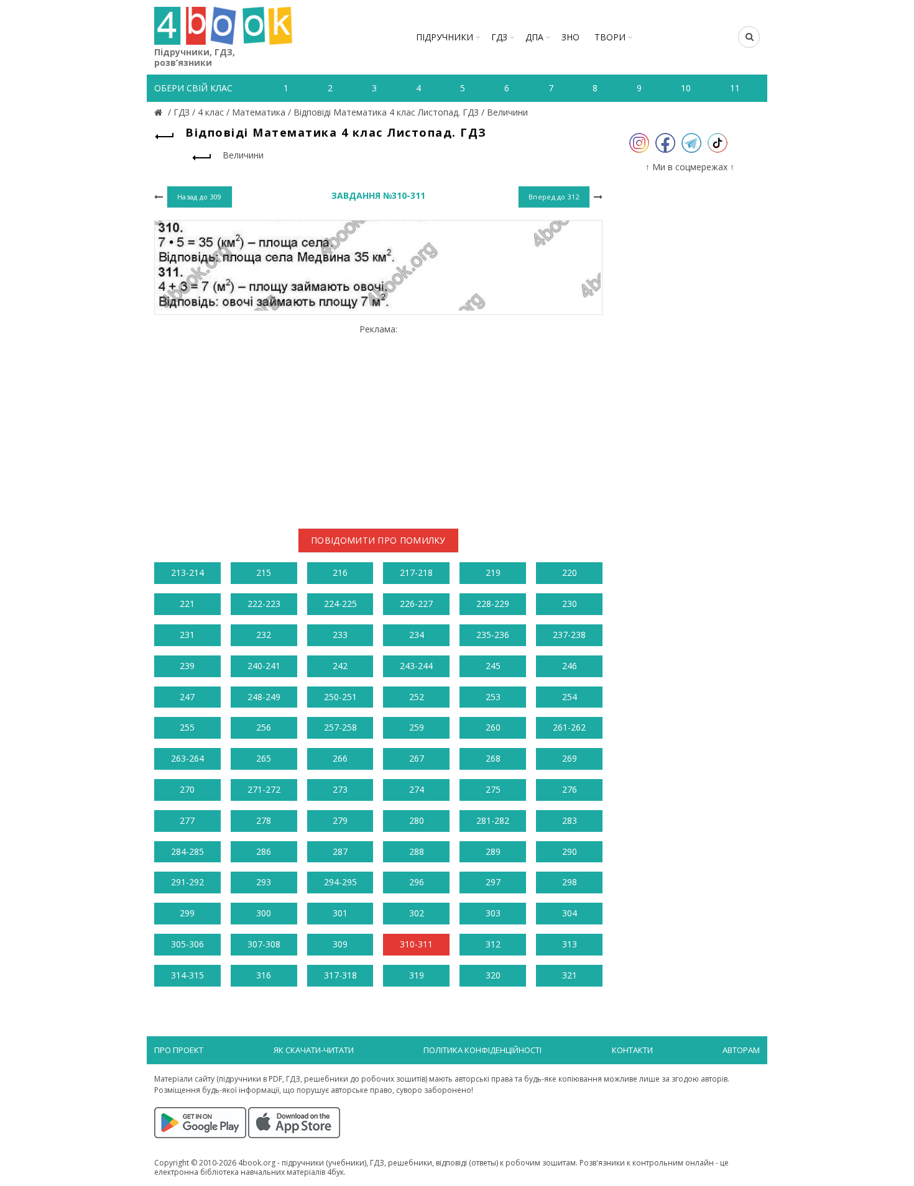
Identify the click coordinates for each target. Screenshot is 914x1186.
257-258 (340, 727)
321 (569, 975)
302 (416, 913)
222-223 (263, 603)
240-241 (263, 666)
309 (340, 944)
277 (187, 820)
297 (493, 882)
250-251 (340, 697)
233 (340, 635)
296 (416, 882)
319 (416, 975)
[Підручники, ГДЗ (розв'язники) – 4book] (159, 112)
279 (340, 820)
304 (569, 913)
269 (569, 758)
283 (569, 820)
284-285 (187, 851)
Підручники (444, 37)
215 (263, 572)
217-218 (416, 572)
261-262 (569, 727)
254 (569, 697)
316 (263, 975)
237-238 (569, 635)
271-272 (263, 789)
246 (569, 666)
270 (187, 789)
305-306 (187, 944)
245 (493, 666)
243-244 (416, 666)
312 (493, 944)
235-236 (492, 635)
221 (187, 603)
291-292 (187, 882)
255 (187, 727)
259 (416, 727)
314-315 (187, 975)
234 (416, 635)
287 (340, 851)
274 (416, 789)
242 (340, 666)
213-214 (187, 572)
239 (187, 666)
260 (493, 727)
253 (493, 697)
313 (569, 944)
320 (493, 975)
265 (263, 758)
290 (569, 851)
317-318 (340, 975)
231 (187, 635)
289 (493, 851)
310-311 (416, 944)
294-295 (340, 882)
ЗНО (570, 37)
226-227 (416, 603)
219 (493, 572)
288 (416, 851)
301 (340, 913)
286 (263, 851)
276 (569, 789)
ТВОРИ (609, 37)
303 (493, 913)
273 (340, 789)
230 (569, 603)
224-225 (340, 603)
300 (263, 913)
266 (340, 758)
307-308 (263, 944)
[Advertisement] (378, 422)
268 (493, 758)
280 (416, 820)
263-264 (187, 758)
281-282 (492, 820)
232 (263, 635)
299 (187, 913)
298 (569, 882)
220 (569, 572)
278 (263, 820)
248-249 (263, 697)
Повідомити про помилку (378, 540)
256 (263, 727)
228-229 (492, 603)
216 (340, 572)
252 (416, 697)
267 (416, 758)
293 (263, 882)
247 (187, 697)
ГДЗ (499, 37)
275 (493, 789)
